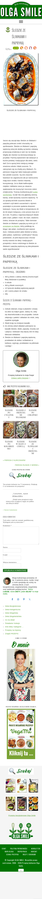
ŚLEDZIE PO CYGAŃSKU (8, 414)
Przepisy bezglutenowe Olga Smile (22, 816)
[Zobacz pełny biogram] (30, 378)
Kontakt (34, 851)
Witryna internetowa (10, 562)
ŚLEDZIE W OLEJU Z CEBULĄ (21, 444)
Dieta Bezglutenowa (13, 606)
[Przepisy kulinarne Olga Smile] (21, 12)
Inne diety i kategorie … (14, 627)
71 (17, 48)
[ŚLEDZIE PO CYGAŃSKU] (9, 407)
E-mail (5, 555)
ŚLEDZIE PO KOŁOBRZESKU (9, 445)
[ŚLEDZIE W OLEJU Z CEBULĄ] (21, 438)
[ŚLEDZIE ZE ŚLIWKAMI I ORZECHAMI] (33, 438)
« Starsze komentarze (10, 510)
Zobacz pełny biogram (20, 378)
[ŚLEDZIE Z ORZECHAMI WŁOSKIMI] (21, 407)
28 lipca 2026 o (17, 496)
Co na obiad (10, 620)
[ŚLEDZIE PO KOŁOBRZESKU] (9, 438)
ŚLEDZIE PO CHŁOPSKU (33, 412)
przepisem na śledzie (11, 226)
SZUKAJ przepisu (12, 854)
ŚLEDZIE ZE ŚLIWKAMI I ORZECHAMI (33, 447)
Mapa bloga (9, 851)
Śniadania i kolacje (12, 623)
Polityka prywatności (18, 848)
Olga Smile (9, 49)
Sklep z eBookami (29, 854)
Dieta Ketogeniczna (12, 610)
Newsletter (35, 848)
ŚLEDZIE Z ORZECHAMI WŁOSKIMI (21, 414)
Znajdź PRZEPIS (11, 634)
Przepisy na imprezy (13, 630)
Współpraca (22, 851)
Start (4, 848)
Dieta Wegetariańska (13, 616)
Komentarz (7, 525)
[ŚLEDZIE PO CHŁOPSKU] (33, 407)
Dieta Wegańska (11, 613)
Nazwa (5, 547)
